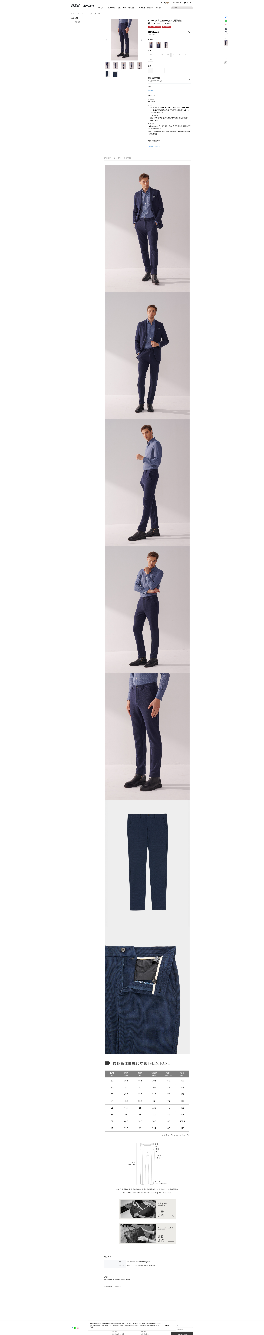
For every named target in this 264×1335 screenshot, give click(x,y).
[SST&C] (82, 5)
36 (179, 55)
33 (162, 55)
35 (174, 55)
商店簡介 (114, 1331)
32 (156, 55)
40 (151, 59)
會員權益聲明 (144, 1334)
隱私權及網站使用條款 (118, 1334)
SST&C (150, 90)
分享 (151, 146)
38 (185, 55)
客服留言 (143, 1331)
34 (168, 55)
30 (151, 55)
